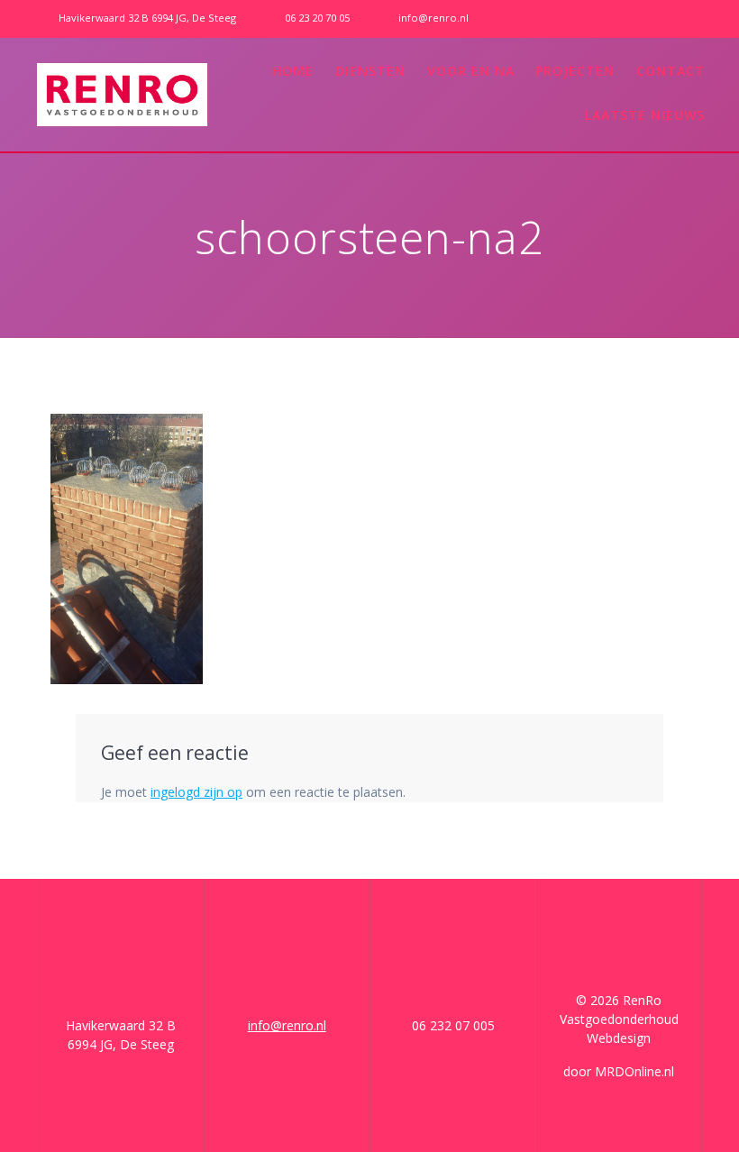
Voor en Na (471, 70)
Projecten (575, 70)
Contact (670, 70)
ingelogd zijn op (196, 791)
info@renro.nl (287, 1025)
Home (293, 70)
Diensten (370, 70)
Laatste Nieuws (645, 114)
